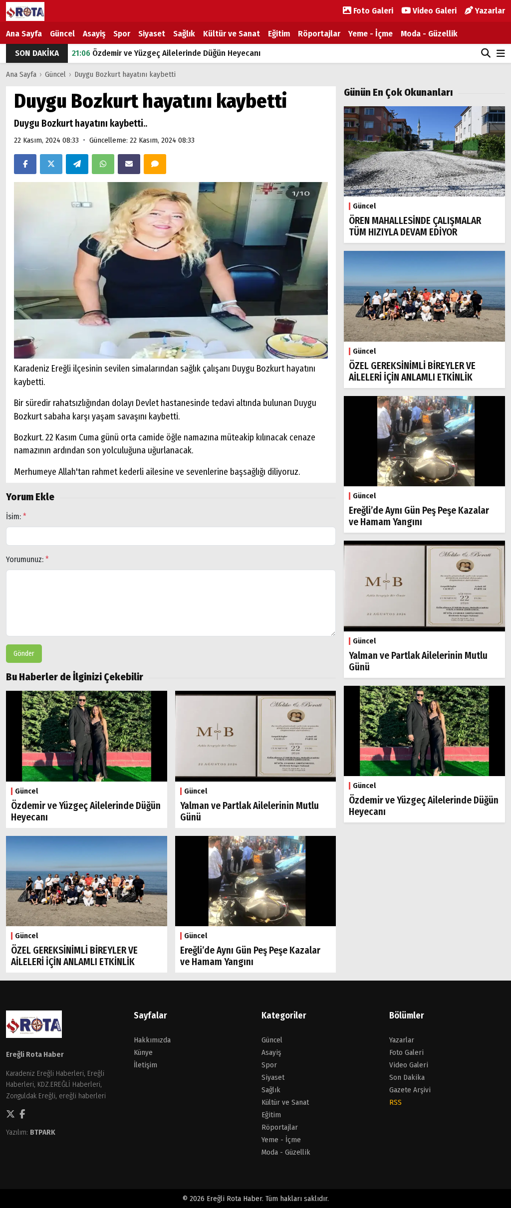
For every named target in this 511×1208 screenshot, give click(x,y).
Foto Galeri (372, 10)
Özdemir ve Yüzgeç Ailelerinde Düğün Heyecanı (166, 53)
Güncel (62, 33)
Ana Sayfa (24, 33)
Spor (121, 33)
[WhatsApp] (103, 164)
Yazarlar (489, 10)
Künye (143, 1052)
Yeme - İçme (370, 33)
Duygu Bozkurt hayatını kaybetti (125, 74)
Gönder (23, 653)
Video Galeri (434, 10)
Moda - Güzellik (429, 33)
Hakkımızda (152, 1039)
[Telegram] (77, 164)
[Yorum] (155, 164)
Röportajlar (319, 33)
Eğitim (279, 33)
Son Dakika (407, 1077)
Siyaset (151, 33)
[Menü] (501, 54)
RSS (395, 1102)
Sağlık (184, 33)
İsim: (16, 516)
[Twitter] (51, 164)
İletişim (145, 1064)
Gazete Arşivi (410, 1089)
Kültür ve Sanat (231, 33)
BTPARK (42, 1132)
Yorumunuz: (27, 559)
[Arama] (486, 53)
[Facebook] (25, 164)
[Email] (129, 164)
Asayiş (94, 33)
